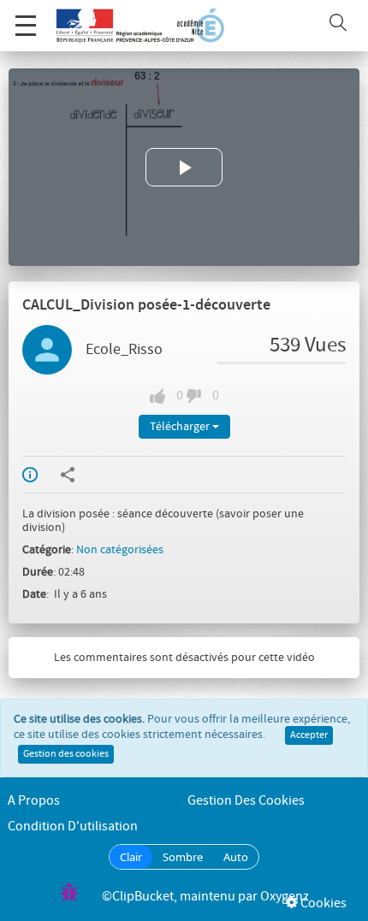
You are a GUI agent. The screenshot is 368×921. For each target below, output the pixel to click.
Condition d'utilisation (73, 826)
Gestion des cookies (66, 754)
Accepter (309, 735)
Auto (235, 857)
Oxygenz (284, 897)
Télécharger (181, 426)
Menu (26, 26)
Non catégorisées (119, 550)
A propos (34, 801)
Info (41, 475)
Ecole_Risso (124, 349)
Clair (131, 857)
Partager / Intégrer (79, 475)
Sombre (183, 857)
